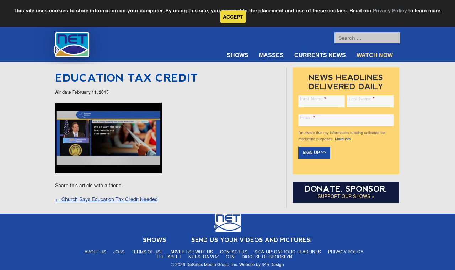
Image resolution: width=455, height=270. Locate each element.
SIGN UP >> (314, 152)
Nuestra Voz (203, 256)
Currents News (320, 55)
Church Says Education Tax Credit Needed (106, 199)
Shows (237, 55)
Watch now (375, 55)
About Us (95, 251)
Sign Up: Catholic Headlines (288, 251)
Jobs (118, 251)
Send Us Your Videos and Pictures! (251, 240)
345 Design (273, 264)
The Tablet (168, 256)
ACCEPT (233, 16)
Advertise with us (191, 251)
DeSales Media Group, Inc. (212, 264)
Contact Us (233, 251)
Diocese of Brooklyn (267, 256)
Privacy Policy (390, 10)
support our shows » (346, 196)
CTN (230, 256)
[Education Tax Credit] (108, 171)
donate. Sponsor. (346, 188)
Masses (271, 55)
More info (343, 139)
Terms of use (147, 251)
